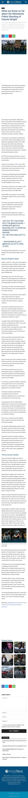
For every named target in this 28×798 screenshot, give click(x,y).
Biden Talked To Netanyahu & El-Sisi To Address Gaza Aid (14, 758)
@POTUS (16, 226)
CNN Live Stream (6, 754)
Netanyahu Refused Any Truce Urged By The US (14, 746)
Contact (17, 793)
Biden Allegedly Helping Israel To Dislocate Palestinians (12, 749)
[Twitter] (6, 36)
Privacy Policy (12, 793)
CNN (16, 164)
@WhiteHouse (17, 223)
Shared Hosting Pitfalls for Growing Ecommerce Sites (14, 741)
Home (3, 5)
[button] (2, 2)
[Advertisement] (14, 70)
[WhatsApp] (13, 36)
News (7, 5)
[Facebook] (3, 36)
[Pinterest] (10, 36)
